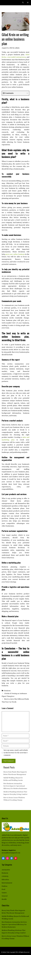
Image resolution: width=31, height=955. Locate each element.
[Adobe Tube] (5, 2)
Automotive (6, 870)
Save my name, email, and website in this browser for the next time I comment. (16, 752)
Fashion (4, 886)
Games (4, 893)
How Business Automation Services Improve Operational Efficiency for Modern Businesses (15, 786)
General (4, 896)
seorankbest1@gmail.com (11, 853)
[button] (22, 2)
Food (3, 889)
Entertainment (7, 883)
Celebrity (5, 876)
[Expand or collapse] (27, 93)
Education (5, 880)
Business (7, 691)
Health (4, 899)
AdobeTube (6, 835)
